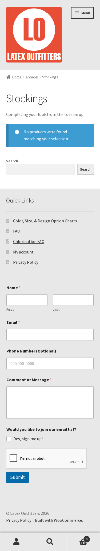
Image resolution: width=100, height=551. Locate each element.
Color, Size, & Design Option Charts (45, 220)
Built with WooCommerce (58, 520)
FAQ (16, 231)
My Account (16, 542)
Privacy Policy (25, 262)
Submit (17, 477)
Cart (77, 537)
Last (56, 309)
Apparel (32, 77)
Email (13, 322)
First (10, 309)
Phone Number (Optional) (31, 351)
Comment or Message (29, 379)
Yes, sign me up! (28, 438)
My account (23, 252)
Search (12, 161)
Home (17, 77)
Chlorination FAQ (29, 241)
